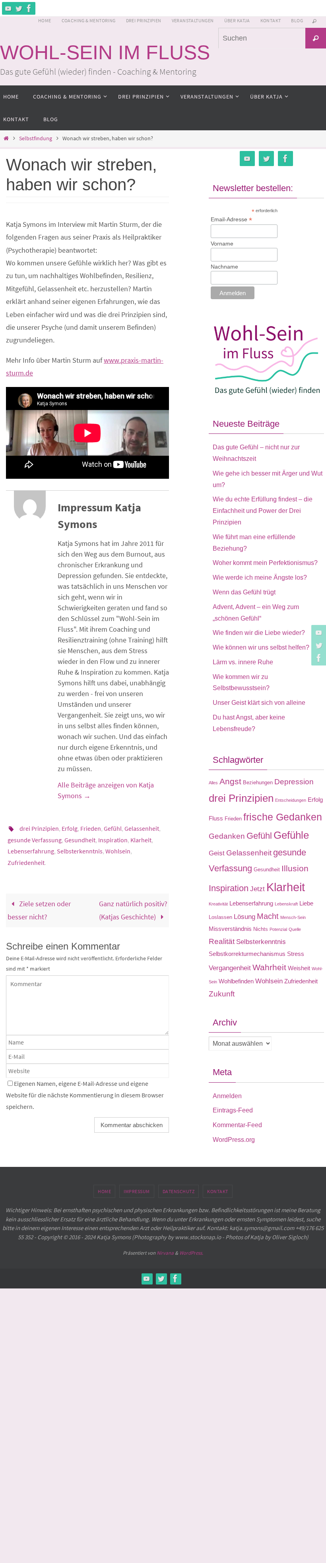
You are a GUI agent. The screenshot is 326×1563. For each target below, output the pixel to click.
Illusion (295, 868)
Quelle (295, 929)
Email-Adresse (231, 219)
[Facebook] (29, 8)
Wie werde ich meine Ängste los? (260, 577)
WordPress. (191, 1253)
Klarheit (140, 839)
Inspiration (113, 839)
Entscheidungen (290, 800)
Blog (297, 20)
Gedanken (227, 836)
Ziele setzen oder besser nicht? (39, 909)
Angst (230, 781)
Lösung (244, 917)
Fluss (216, 818)
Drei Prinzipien (143, 20)
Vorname (222, 243)
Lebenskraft (286, 903)
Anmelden (227, 1096)
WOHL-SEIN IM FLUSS (105, 52)
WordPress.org (234, 1139)
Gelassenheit (141, 828)
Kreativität (218, 903)
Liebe (306, 903)
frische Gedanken (282, 816)
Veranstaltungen (193, 20)
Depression (294, 782)
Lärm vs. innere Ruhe (243, 662)
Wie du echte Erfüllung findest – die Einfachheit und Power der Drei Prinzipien (262, 511)
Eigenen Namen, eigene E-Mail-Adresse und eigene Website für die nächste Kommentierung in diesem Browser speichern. (85, 1093)
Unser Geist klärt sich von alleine (259, 702)
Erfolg (70, 828)
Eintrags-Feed (233, 1110)
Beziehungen (258, 782)
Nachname (224, 266)
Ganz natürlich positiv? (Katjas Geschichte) (133, 909)
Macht (268, 916)
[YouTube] (8, 8)
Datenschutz (179, 1191)
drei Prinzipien (39, 828)
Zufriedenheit (26, 862)
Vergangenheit (230, 968)
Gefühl (113, 828)
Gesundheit (79, 839)
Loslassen (220, 917)
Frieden (90, 828)
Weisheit (299, 968)
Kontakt (270, 20)
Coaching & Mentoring (89, 20)
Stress (295, 953)
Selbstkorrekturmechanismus (247, 953)
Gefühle (291, 835)
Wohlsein (117, 851)
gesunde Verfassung (35, 839)
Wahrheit (269, 967)
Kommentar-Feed (237, 1125)
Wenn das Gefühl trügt (244, 592)
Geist (217, 853)
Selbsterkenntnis (80, 851)
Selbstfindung (35, 138)
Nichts (260, 929)
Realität (222, 941)
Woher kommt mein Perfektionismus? (265, 562)
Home (44, 20)
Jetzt (257, 889)
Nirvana (165, 1253)
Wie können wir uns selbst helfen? (261, 647)
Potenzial (278, 929)
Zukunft (222, 994)
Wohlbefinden (236, 981)
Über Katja (237, 20)
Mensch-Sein (293, 917)
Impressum (137, 1191)
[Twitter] (18, 8)
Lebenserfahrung (31, 851)
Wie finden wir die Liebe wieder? (259, 632)
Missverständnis (230, 928)
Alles (213, 782)
